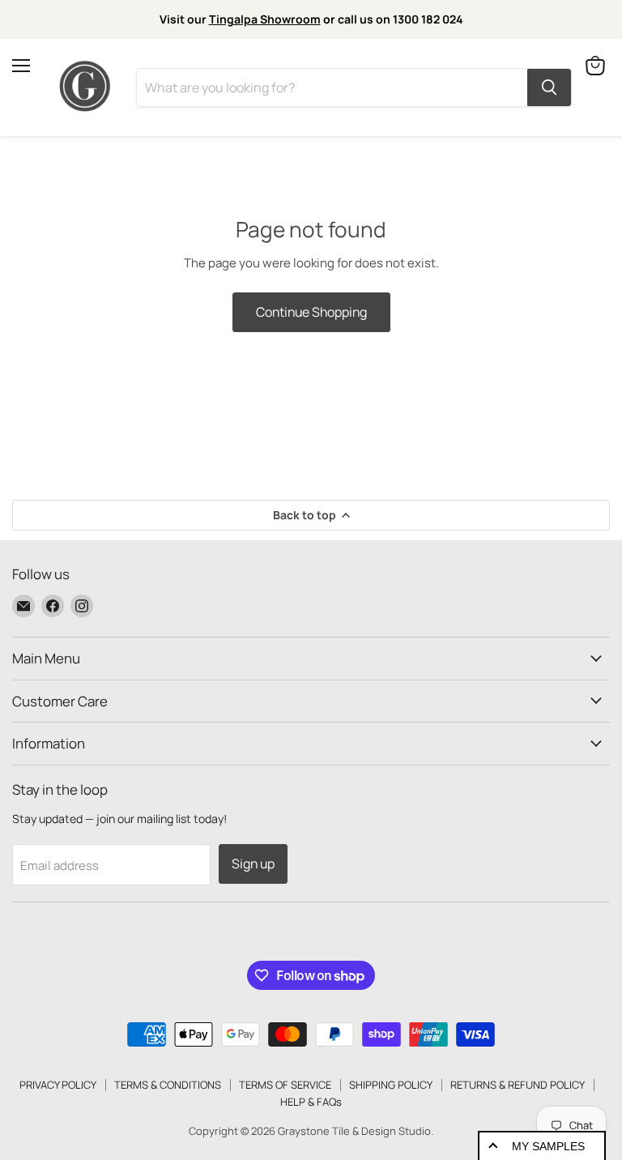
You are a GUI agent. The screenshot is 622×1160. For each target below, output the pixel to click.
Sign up (253, 863)
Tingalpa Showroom (265, 19)
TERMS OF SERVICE (285, 1084)
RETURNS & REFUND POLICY (517, 1084)
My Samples (548, 1146)
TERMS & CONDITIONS (167, 1084)
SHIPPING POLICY (390, 1084)
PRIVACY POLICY (57, 1084)
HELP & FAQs (311, 1101)
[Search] (549, 87)
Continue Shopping (311, 312)
